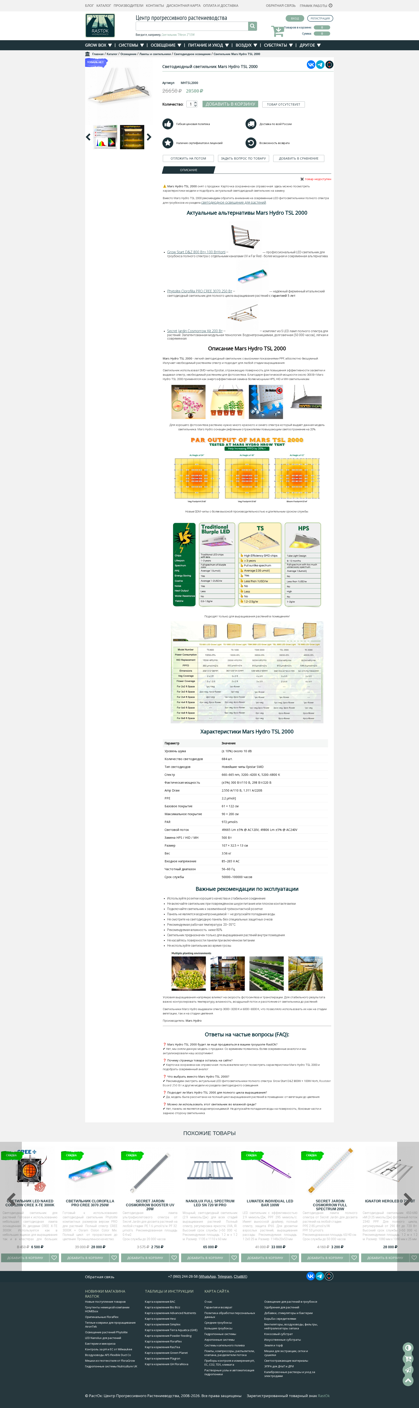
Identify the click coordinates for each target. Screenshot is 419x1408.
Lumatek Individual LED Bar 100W (270, 1203)
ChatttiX (240, 1276)
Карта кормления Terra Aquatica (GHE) (171, 1330)
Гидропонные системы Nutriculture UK (111, 1366)
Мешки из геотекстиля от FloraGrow (110, 1361)
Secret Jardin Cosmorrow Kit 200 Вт (195, 330)
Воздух (243, 45)
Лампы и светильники (155, 54)
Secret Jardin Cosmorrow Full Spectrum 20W (330, 1205)
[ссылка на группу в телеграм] (320, 67)
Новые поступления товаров (105, 1302)
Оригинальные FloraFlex (101, 1317)
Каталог (103, 5)
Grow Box (95, 45)
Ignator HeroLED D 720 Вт (390, 1201)
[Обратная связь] (408, 1369)
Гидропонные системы (220, 1334)
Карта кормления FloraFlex (163, 1341)
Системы (128, 45)
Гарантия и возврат (218, 1307)
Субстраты (275, 45)
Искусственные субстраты (282, 1340)
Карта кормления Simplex (162, 1324)
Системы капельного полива (224, 1345)
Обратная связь (281, 5)
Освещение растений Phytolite (106, 1332)
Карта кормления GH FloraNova (166, 1364)
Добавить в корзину (230, 104)
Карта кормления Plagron (162, 1358)
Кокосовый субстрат (278, 1334)
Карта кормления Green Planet (166, 1353)
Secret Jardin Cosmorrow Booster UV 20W (150, 1205)
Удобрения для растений (281, 1307)
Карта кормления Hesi (160, 1319)
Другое (307, 45)
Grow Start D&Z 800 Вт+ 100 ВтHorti (196, 252)
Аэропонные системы (219, 1340)
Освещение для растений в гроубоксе (290, 1302)
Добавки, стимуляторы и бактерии (288, 1313)
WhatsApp (208, 1276)
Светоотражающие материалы (286, 1361)
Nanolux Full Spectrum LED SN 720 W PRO (210, 1203)
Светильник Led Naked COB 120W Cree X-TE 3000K (30, 1203)
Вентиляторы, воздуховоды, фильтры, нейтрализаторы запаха (291, 1326)
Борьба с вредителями (280, 1319)
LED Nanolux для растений (103, 1338)
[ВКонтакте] (311, 67)
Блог (89, 5)
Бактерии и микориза (100, 1343)
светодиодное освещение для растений (233, 202)
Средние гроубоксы (218, 1323)
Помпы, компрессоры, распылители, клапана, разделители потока (229, 1353)
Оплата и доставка (220, 5)
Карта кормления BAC (160, 1302)
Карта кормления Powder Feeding (168, 1336)
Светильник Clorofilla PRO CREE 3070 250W (90, 1203)
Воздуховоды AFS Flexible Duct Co (108, 1355)
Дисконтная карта (184, 5)
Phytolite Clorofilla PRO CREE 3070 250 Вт (199, 291)
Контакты (155, 5)
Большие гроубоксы (218, 1328)
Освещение (163, 45)
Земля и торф (273, 1345)
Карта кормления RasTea (162, 1347)
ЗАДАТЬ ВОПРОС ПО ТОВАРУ (243, 158)
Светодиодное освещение (192, 54)
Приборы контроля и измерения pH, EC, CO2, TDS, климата (229, 1362)
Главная (98, 54)
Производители (128, 5)
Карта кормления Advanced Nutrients (170, 1313)
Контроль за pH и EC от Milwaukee (108, 1349)
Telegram (225, 1276)
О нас (208, 1302)
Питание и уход (205, 45)
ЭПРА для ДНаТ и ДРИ (279, 1366)
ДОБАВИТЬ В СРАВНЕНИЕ (298, 158)
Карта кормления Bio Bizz (162, 1307)
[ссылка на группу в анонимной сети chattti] (329, 67)
